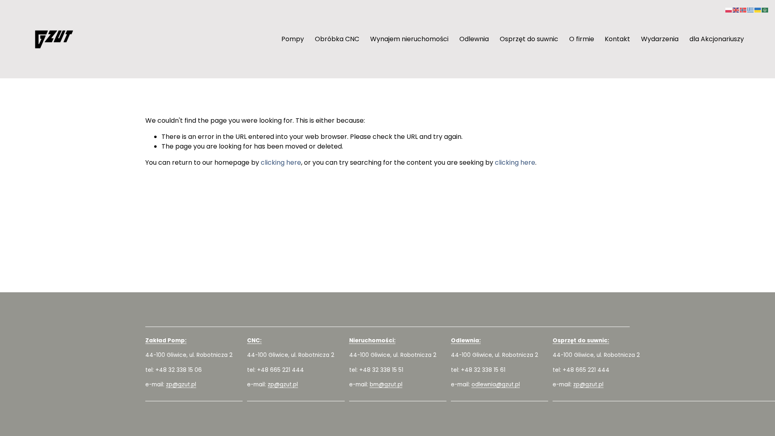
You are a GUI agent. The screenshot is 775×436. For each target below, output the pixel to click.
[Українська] (758, 9)
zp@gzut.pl (181, 384)
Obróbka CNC (337, 39)
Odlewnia (474, 39)
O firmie (581, 39)
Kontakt (617, 39)
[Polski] (729, 9)
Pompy (292, 39)
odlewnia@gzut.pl (495, 384)
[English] (736, 9)
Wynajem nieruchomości (409, 39)
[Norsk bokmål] (743, 9)
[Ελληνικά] (750, 9)
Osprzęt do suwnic (529, 39)
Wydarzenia (660, 39)
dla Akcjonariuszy (716, 39)
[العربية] (765, 9)
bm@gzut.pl (386, 384)
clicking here (281, 162)
